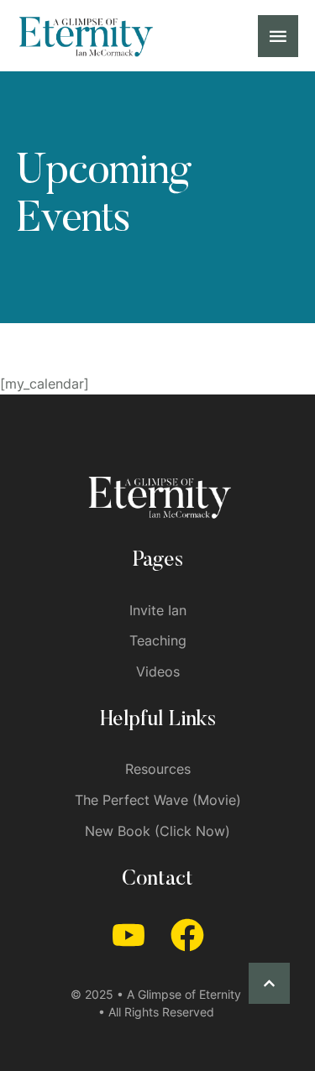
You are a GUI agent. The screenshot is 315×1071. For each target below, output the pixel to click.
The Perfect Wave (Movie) (158, 799)
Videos (158, 671)
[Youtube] (128, 935)
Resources (158, 768)
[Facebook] (187, 935)
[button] (269, 983)
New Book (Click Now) (157, 831)
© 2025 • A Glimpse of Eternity (156, 994)
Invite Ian (157, 610)
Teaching (157, 640)
